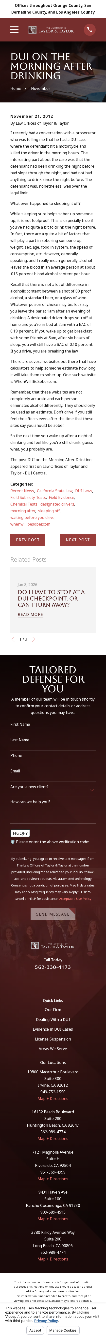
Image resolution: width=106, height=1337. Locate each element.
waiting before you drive (32, 517)
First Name (20, 724)
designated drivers (57, 504)
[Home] (51, 30)
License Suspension (53, 1039)
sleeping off (49, 510)
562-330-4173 (53, 966)
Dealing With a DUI (53, 1019)
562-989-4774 (53, 1132)
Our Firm (53, 1009)
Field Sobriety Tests (28, 497)
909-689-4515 (53, 1212)
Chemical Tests (23, 504)
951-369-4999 (53, 1172)
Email (15, 771)
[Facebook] (47, 981)
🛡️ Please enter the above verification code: (49, 842)
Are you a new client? (29, 787)
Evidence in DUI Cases (53, 1029)
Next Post (78, 540)
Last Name (19, 740)
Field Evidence (61, 497)
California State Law (54, 490)
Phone (16, 755)
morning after (22, 510)
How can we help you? (30, 802)
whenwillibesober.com (30, 524)
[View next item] (33, 639)
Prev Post (28, 540)
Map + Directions (52, 1098)
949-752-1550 (53, 1092)
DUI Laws (83, 490)
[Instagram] (59, 981)
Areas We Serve (53, 1048)
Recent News (22, 490)
